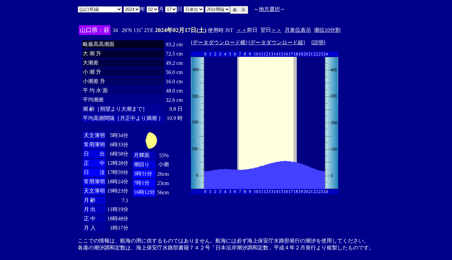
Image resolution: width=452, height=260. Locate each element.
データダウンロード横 (219, 42)
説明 (318, 42)
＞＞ (276, 30)
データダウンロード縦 (276, 42)
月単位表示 (298, 30)
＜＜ (241, 30)
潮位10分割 (327, 30)
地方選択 (269, 9)
